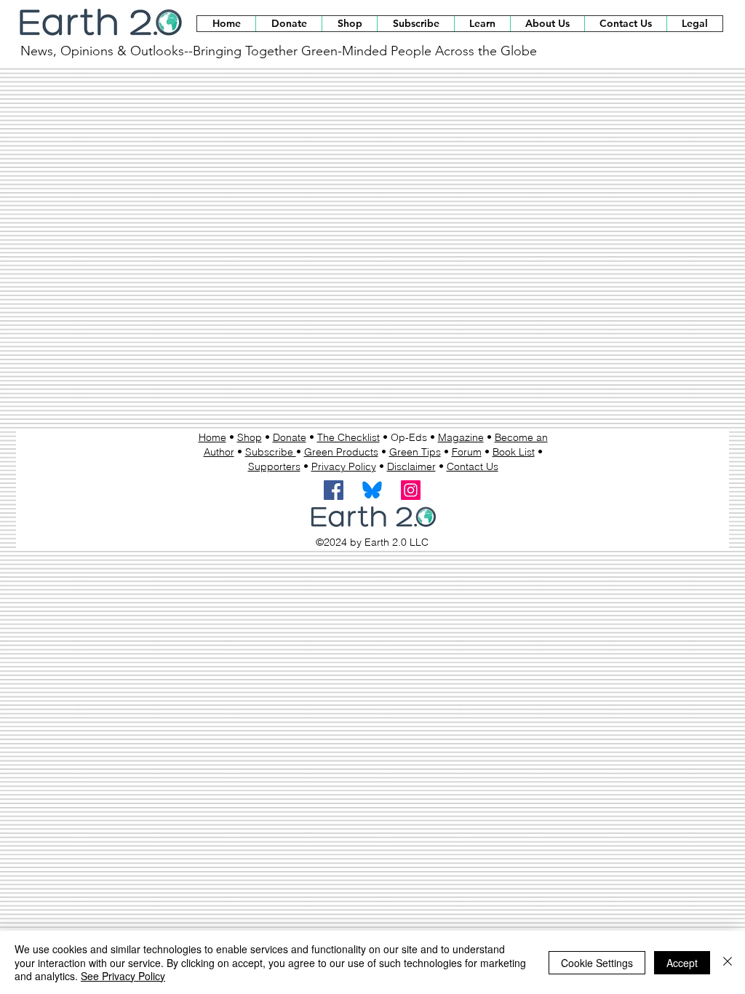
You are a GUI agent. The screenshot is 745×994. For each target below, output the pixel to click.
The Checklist (348, 437)
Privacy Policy (343, 466)
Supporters (274, 466)
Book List (514, 451)
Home (212, 437)
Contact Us (472, 466)
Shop (249, 437)
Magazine (461, 437)
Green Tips (415, 451)
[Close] (727, 962)
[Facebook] (333, 490)
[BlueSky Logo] (372, 490)
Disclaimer (411, 466)
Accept (682, 962)
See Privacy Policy (123, 976)
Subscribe (270, 451)
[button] (349, 23)
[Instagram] (411, 490)
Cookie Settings (597, 962)
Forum (467, 451)
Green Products (341, 451)
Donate (289, 437)
